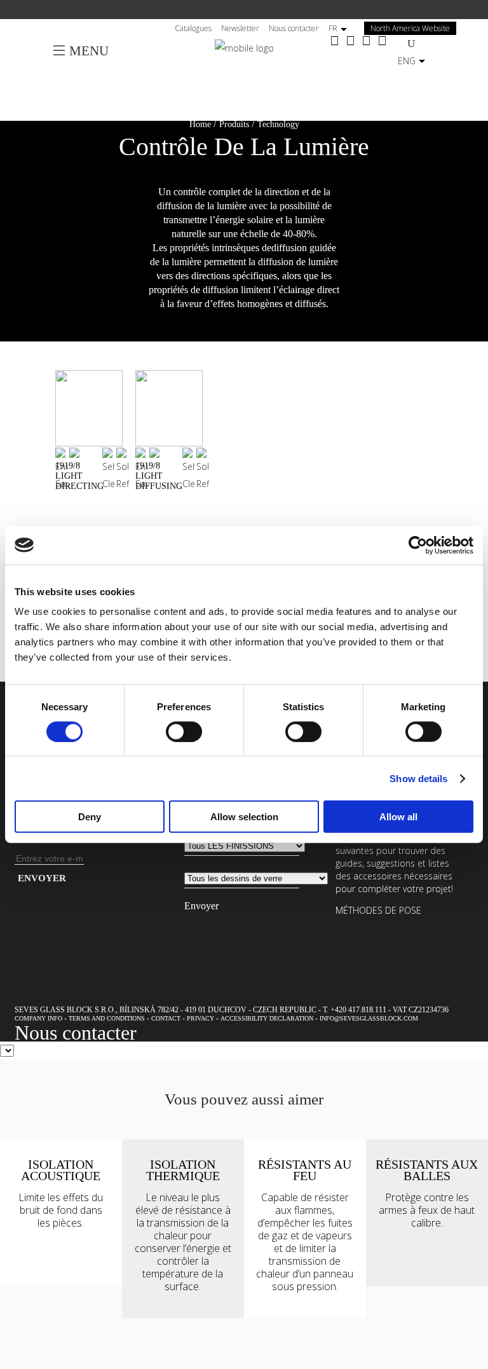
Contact (165, 1018)
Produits (234, 124)
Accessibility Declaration (266, 1018)
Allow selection (244, 816)
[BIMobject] (382, 42)
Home (200, 124)
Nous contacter (294, 28)
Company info (38, 1018)
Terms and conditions (107, 1018)
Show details (418, 778)
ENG (407, 61)
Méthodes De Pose (378, 910)
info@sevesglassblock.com (369, 1018)
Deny (89, 816)
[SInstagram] (350, 42)
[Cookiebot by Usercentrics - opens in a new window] (417, 544)
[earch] (414, 43)
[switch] (184, 731)
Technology (278, 124)
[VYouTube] (366, 42)
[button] (244, 124)
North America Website (410, 28)
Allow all (398, 816)
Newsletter (240, 28)
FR (333, 28)
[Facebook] (334, 42)
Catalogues (193, 28)
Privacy (200, 1018)
